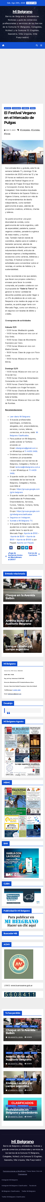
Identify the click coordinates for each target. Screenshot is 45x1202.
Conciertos (18, 1053)
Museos (33, 1079)
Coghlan (25, 1026)
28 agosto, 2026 (15, 1037)
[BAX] (21, 863)
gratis (27, 1053)
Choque (17, 1026)
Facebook (32, 1185)
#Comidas (35, 130)
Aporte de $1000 (23, 539)
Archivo (7, 108)
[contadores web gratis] (20, 994)
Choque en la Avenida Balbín (20, 597)
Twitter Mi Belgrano (29, 1191)
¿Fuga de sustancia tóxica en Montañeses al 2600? (15, 556)
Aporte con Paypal (25, 543)
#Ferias (7, 134)
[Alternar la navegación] (41, 45)
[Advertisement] (22, 72)
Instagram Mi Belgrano (10, 1180)
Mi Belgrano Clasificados (11, 1191)
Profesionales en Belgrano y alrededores (22, 1111)
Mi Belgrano (22, 11)
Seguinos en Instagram (20, 517)
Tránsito (33, 1026)
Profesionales (23, 1106)
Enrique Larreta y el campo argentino (19, 648)
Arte (26, 1079)
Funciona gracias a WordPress (14, 1171)
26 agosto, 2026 (15, 1117)
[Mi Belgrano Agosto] (22, 751)
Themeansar (22, 1174)
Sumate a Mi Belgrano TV (21, 520)
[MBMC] (22, 812)
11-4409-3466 (31, 451)
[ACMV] (18, 964)
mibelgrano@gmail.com (25, 448)
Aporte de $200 (17, 536)
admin (29, 1037)
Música (34, 1053)
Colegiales (16, 108)
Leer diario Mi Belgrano (20, 416)
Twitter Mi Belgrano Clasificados (13, 1197)
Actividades (10, 1079)
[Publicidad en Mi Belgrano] (21, 921)
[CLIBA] (22, 896)
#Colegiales (25, 130)
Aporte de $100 (31, 533)
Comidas (25, 108)
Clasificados (11, 1106)
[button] (37, 45)
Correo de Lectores (32, 554)
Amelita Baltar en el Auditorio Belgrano (19, 622)
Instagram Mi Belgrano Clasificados (14, 1185)
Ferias (33, 108)
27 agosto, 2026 (15, 1090)
